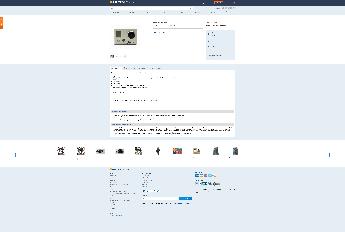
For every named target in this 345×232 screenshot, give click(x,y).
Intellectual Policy (114, 220)
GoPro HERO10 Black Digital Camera (121, 157)
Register (218, 3)
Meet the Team (114, 187)
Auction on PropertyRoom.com (183, 3)
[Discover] (214, 175)
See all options (212, 57)
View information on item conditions (122, 107)
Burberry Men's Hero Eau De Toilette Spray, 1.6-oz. (202, 157)
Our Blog (112, 189)
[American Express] (210, 175)
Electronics (118, 17)
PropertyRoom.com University (118, 205)
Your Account (145, 175)
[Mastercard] (206, 175)
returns (136, 119)
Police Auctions (117, 12)
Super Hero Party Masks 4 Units (178, 157)
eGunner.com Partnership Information (120, 200)
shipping (129, 119)
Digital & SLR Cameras (142, 17)
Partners (112, 198)
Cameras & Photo (128, 17)
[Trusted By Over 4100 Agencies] (210, 184)
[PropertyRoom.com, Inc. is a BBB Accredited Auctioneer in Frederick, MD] (201, 184)
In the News (113, 178)
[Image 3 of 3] (125, 56)
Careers (112, 202)
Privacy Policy (113, 213)
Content (2, 23)
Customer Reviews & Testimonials (119, 184)
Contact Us (196, 3)
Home (111, 17)
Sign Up (186, 199)
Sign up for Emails (207, 3)
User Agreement (114, 211)
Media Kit (112, 180)
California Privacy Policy (116, 215)
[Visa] (202, 175)
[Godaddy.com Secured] (217, 184)
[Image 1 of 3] (129, 37)
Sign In (228, 3)
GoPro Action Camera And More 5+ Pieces (103, 157)
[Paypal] (198, 175)
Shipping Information (147, 180)
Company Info (113, 175)
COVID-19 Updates (147, 187)
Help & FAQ (145, 184)
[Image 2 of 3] (118, 56)
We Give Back (113, 182)
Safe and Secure (146, 178)
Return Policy (113, 218)
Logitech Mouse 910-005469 (215, 157)
